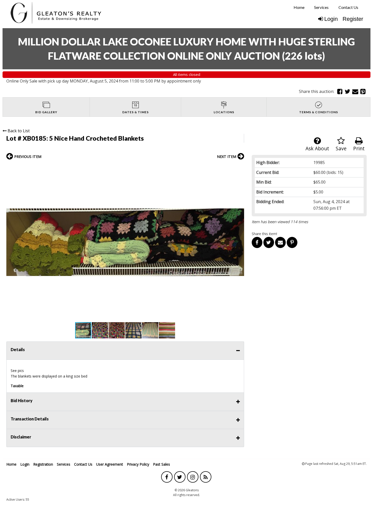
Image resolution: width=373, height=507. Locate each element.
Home (299, 7)
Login (331, 19)
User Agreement (109, 464)
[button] (239, 167)
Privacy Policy (138, 464)
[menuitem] (299, 7)
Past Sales (161, 464)
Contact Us (348, 7)
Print (359, 148)
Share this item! (264, 233)
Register (353, 19)
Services (321, 7)
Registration (43, 464)
